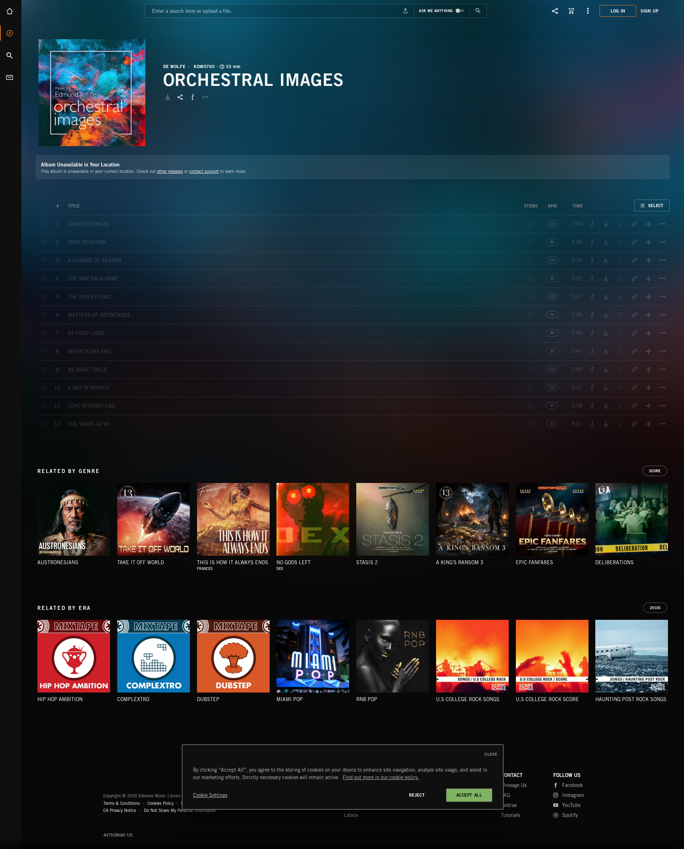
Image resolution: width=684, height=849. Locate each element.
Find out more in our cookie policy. (381, 777)
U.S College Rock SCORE (547, 699)
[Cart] (571, 11)
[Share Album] (180, 97)
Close (491, 754)
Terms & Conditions (121, 803)
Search (10, 55)
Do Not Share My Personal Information (180, 810)
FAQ (505, 795)
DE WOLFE (174, 66)
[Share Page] (555, 11)
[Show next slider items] (675, 523)
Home (10, 11)
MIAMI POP (289, 699)
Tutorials (510, 815)
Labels (351, 815)
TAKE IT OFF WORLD (140, 562)
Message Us (514, 785)
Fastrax (509, 805)
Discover (10, 33)
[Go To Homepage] (60, 10)
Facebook (572, 785)
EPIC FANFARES (534, 562)
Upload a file (405, 10)
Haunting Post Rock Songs (631, 699)
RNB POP (366, 699)
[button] (91, 92)
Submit (478, 10)
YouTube (571, 805)
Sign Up (649, 11)
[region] (343, 777)
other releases (170, 171)
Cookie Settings (210, 795)
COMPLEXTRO (133, 699)
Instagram (573, 795)
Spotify (570, 815)
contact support (204, 171)
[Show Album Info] (193, 97)
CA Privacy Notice (119, 810)
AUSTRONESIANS (57, 562)
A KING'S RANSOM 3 (459, 562)
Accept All (469, 795)
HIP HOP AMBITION (60, 699)
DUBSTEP (208, 699)
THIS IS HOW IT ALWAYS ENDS (232, 562)
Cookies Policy (160, 803)
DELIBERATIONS (614, 562)
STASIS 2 (367, 562)
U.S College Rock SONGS (467, 699)
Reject (417, 795)
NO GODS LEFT (293, 562)
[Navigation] (588, 11)
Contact (10, 77)
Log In (618, 11)
